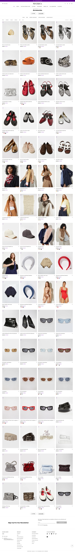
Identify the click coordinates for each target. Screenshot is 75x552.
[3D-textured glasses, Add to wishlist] (36, 362)
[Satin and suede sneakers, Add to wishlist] (36, 159)
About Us (33, 541)
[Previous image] (3, 32)
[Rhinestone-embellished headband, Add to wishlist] (36, 275)
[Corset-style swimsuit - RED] (39, 307)
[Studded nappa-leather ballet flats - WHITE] (20, 104)
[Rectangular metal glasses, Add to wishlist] (18, 362)
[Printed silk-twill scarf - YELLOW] (20, 191)
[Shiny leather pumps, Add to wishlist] (54, 130)
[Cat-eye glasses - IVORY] (57, 365)
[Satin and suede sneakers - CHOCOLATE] (22, 162)
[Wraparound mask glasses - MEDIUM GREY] (38, 336)
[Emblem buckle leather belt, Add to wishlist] (36, 73)
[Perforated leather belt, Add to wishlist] (36, 449)
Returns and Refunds (20, 538)
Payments (18, 541)
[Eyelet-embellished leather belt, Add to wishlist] (54, 73)
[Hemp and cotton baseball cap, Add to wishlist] (18, 246)
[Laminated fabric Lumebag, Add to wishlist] (18, 101)
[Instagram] (47, 533)
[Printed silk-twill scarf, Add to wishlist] (36, 188)
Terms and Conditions (35, 533)
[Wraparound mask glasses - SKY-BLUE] (39, 336)
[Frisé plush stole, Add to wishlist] (54, 246)
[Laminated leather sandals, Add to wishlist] (54, 44)
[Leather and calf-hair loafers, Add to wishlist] (36, 130)
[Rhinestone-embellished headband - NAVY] (23, 278)
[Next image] (17, 32)
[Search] (65, 3)
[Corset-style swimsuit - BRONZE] (38, 307)
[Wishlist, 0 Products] (69, 3)
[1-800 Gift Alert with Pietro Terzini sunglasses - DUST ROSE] (2, 423)
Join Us (33, 543)
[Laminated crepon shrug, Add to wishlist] (18, 217)
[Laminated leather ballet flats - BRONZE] (57, 133)
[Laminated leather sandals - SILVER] (38, 47)
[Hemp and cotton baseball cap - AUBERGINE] (4, 249)
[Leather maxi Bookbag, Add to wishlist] (72, 449)
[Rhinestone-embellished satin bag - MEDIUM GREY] (2, 479)
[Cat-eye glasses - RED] (56, 365)
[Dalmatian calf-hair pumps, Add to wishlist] (72, 101)
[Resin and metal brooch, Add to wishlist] (18, 44)
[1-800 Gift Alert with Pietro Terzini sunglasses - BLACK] (5, 423)
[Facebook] (49, 533)
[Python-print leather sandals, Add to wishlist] (36, 44)
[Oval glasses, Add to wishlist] (18, 391)
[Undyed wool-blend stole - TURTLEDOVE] (22, 220)
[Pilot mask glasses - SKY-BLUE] (22, 394)
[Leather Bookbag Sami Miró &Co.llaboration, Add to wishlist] (18, 333)
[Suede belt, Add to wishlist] (18, 449)
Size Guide (18, 543)
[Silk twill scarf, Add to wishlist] (18, 188)
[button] (67, 3)
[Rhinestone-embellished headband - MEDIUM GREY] (20, 278)
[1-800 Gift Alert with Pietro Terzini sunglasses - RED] (4, 423)
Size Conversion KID (20, 546)
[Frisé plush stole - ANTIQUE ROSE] (38, 249)
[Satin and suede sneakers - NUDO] (20, 162)
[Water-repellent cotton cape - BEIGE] (38, 278)
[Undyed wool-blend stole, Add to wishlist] (36, 217)
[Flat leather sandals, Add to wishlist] (72, 159)
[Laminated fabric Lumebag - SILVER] (4, 104)
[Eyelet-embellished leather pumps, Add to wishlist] (54, 101)
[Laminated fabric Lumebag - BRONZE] (2, 104)
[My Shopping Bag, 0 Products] (71, 3)
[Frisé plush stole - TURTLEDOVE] (39, 249)
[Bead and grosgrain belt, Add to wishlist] (54, 449)
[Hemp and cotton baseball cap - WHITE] (2, 249)
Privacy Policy (34, 535)
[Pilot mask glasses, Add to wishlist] (36, 391)
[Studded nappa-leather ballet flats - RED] (22, 104)
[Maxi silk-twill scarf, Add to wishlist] (54, 188)
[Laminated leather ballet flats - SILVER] (56, 133)
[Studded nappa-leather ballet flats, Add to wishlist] (36, 101)
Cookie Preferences (35, 538)
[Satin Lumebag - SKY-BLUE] (38, 479)
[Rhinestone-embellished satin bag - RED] (4, 479)
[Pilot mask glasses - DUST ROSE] (20, 394)
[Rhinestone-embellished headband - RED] (22, 278)
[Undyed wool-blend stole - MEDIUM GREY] (20, 220)
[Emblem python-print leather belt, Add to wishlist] (18, 73)
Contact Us (18, 533)
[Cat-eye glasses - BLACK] (59, 365)
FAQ (17, 535)
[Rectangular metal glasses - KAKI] (2, 365)
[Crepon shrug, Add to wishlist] (72, 217)
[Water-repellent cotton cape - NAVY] (39, 278)
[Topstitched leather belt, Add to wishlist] (72, 420)
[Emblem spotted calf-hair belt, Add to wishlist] (72, 73)
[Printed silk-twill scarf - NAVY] (22, 191)
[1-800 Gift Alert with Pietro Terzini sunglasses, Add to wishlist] (18, 420)
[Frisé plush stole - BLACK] (41, 249)
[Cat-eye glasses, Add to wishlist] (72, 362)
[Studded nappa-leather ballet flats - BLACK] (23, 104)
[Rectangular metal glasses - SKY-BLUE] (4, 365)
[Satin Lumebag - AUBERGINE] (39, 479)
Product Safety (19, 548)
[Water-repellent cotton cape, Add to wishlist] (54, 275)
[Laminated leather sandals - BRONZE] (39, 47)
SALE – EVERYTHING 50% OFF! (37, 0)
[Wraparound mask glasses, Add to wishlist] (54, 333)
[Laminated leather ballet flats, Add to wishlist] (72, 130)
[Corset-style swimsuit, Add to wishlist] (54, 304)
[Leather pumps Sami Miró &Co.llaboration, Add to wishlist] (36, 333)
